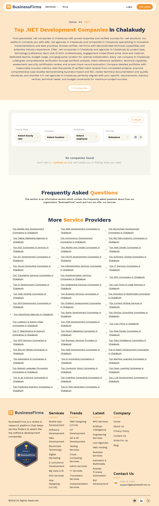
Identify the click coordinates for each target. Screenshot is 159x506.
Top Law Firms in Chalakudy (124, 323)
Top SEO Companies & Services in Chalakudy (30, 249)
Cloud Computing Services (76, 458)
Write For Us (121, 440)
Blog (65, 6)
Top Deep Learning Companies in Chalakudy (126, 370)
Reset (138, 119)
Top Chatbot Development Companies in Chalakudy (81, 305)
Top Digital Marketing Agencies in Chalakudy (30, 240)
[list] (140, 137)
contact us (60, 162)
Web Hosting (100, 447)
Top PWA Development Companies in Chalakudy (80, 324)
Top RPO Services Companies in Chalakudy (29, 342)
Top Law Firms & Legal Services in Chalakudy (127, 286)
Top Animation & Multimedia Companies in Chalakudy (129, 296)
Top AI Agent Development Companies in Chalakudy (129, 351)
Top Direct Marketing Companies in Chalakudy (79, 333)
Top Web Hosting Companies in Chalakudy (29, 296)
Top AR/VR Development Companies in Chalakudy (81, 258)
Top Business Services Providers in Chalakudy (79, 342)
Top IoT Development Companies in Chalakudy (31, 258)
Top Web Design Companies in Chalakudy (125, 249)
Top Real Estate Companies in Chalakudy (125, 333)
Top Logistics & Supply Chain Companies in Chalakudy (28, 324)
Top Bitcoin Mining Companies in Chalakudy (30, 351)
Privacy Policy (121, 431)
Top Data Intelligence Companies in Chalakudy (127, 342)
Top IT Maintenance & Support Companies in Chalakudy (28, 333)
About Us (119, 426)
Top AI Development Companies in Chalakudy (31, 286)
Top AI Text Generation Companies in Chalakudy (80, 389)
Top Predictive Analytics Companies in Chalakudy (33, 389)
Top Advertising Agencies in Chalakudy (33, 314)
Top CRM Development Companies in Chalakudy (80, 351)
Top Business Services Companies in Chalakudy (80, 296)
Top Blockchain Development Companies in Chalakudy (123, 231)
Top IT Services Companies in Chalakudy (124, 268)
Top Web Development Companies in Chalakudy (80, 231)
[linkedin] (141, 501)
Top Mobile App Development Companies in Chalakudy (28, 231)
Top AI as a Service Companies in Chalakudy (30, 379)
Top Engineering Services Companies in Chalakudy (81, 286)
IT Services (76, 470)
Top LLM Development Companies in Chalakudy (128, 379)
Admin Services (78, 466)
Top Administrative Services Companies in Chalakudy (81, 268)
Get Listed (144, 7)
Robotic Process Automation (99, 472)
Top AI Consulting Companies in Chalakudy (77, 361)
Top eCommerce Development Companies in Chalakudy (76, 240)
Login (129, 7)
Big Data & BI (56, 470)
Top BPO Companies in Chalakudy (127, 277)
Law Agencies (100, 442)
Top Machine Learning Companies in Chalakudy (128, 361)
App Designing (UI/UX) (54, 484)
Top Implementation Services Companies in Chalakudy (75, 277)
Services (50, 6)
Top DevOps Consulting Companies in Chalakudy (128, 314)
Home (73, 22)
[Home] (24, 6)
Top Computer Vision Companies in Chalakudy (79, 370)
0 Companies (79, 88)
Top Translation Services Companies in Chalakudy (33, 277)
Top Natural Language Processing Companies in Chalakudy (30, 370)
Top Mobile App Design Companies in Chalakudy (80, 249)
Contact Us (120, 435)
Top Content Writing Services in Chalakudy (125, 305)
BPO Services (100, 421)
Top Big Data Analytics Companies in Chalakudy (128, 240)
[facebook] (134, 501)
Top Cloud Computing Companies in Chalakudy (32, 268)
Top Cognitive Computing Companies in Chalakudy (81, 379)
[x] (148, 501)
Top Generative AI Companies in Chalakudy (29, 361)
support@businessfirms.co (135, 484)
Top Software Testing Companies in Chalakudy (127, 258)
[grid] (135, 137)
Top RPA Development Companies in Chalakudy (32, 305)
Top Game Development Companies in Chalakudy (81, 314)
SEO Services (56, 475)
